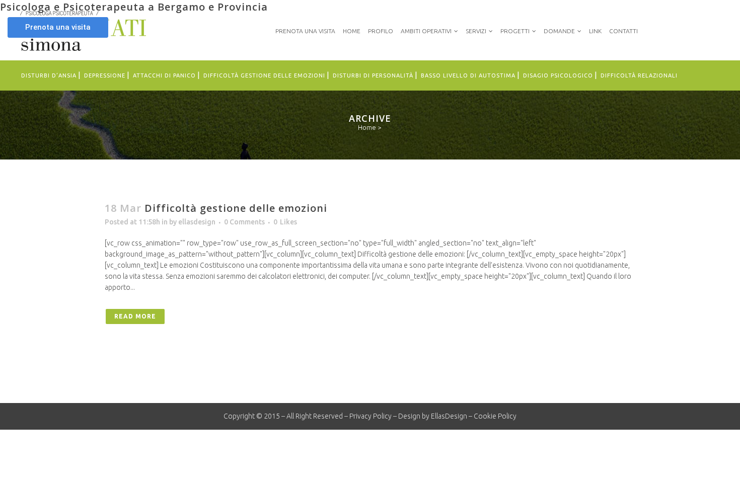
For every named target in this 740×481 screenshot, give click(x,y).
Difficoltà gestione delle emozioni (235, 208)
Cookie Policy (495, 416)
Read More (135, 316)
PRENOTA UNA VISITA (305, 31)
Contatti (623, 31)
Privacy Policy (370, 416)
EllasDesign (449, 416)
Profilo (380, 31)
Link (595, 31)
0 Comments (244, 222)
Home (351, 31)
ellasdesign (196, 222)
